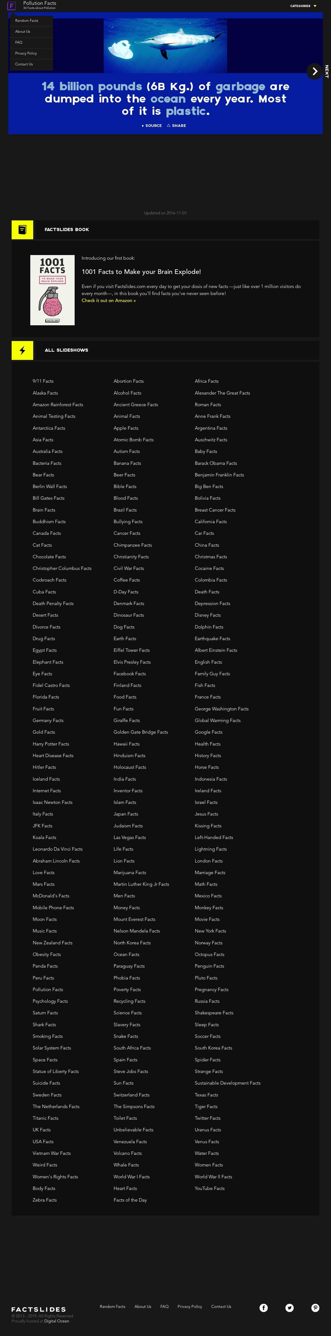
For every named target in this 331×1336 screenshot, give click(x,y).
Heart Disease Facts (53, 755)
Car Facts (204, 533)
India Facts (125, 779)
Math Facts (206, 884)
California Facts (211, 522)
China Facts (207, 545)
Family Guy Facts (212, 674)
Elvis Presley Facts (132, 662)
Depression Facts (212, 603)
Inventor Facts (128, 791)
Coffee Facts (127, 580)
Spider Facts (208, 1060)
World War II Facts (213, 1177)
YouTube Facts (210, 1188)
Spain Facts (125, 1060)
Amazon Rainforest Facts (58, 405)
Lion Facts (124, 861)
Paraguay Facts (129, 966)
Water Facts (207, 1153)
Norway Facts (208, 943)
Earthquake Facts (212, 639)
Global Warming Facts (218, 720)
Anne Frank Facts (212, 416)
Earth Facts (125, 639)
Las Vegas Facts (130, 837)
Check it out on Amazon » (109, 300)
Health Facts (208, 744)
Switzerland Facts (132, 1095)
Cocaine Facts (209, 568)
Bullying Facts (128, 522)
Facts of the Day (130, 1200)
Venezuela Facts (130, 1142)
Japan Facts (126, 814)
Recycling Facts (129, 1001)
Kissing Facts (208, 826)
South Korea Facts (213, 1048)
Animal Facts (127, 416)
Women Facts (209, 1165)
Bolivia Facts (208, 498)
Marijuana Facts (130, 872)
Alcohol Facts (127, 393)
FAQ (18, 43)
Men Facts (124, 896)
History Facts (208, 755)
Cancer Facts (127, 533)
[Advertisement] (165, 170)
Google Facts (208, 732)
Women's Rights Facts (55, 1177)
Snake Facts (126, 1036)
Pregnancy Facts (212, 989)
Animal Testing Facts (54, 416)
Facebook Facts (130, 674)
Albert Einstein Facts (216, 650)
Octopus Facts (209, 954)
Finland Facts (127, 685)
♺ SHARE (176, 126)
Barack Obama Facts (216, 463)
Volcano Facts (128, 1153)
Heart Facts (125, 1188)
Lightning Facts (211, 849)
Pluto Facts (206, 978)
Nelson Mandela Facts (137, 931)
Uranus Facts (208, 1130)
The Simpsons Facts (134, 1106)
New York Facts (210, 931)
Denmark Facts (129, 603)
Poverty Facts (127, 989)
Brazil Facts (125, 510)
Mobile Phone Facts (53, 908)
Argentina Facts (211, 428)
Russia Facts (207, 1001)
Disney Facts (208, 615)
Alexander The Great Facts (222, 393)
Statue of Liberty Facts (56, 1071)
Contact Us (24, 64)
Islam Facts (125, 802)
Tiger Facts (206, 1106)
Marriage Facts (210, 872)
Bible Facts (125, 486)
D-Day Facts (126, 592)
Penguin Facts (209, 966)
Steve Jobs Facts (131, 1071)
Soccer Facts (208, 1036)
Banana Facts (127, 463)
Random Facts (26, 21)
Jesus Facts (206, 814)
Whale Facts (126, 1165)
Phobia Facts (127, 978)
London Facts (209, 861)
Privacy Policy (26, 53)
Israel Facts (206, 802)
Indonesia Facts (211, 779)
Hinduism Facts (129, 755)
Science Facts (128, 1013)
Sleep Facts (207, 1025)
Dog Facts (124, 627)
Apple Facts (126, 428)
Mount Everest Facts (134, 919)
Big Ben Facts (209, 486)
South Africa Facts (132, 1048)
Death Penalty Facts (53, 603)
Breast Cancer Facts (215, 510)
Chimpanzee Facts (133, 545)
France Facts (208, 697)
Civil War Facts (129, 568)
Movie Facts (207, 919)
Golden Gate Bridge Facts (141, 732)
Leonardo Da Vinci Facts (58, 849)
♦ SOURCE (152, 126)
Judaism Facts (128, 826)
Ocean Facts (126, 954)
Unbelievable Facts (133, 1130)
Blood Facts (126, 498)
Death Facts (207, 592)
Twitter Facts (208, 1118)
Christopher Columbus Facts (62, 568)
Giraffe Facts (127, 720)
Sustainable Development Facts (227, 1083)
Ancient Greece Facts (136, 405)
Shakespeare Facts (214, 1013)
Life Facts (123, 849)
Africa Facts (207, 381)
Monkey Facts (209, 908)
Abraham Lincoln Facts (56, 861)
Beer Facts (124, 475)
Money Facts (127, 908)
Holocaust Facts (130, 767)
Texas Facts (206, 1095)
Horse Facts (207, 767)
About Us (22, 32)
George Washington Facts (222, 709)
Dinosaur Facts (129, 615)
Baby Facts (206, 451)
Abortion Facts (129, 381)
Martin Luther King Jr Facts (141, 884)
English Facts (208, 662)
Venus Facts (207, 1142)
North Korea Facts (132, 943)
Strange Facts (209, 1071)
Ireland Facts (208, 791)
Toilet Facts (125, 1118)
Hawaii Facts (127, 744)
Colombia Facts (211, 580)
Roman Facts (208, 405)
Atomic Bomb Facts (134, 440)
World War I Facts (132, 1177)
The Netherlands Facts (56, 1106)
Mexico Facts (208, 896)
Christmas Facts (211, 557)
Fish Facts (205, 685)
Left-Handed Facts (214, 837)
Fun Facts (124, 709)
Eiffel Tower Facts (132, 650)
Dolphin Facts (209, 627)
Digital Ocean (56, 1321)
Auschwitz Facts (211, 440)
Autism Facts (127, 451)
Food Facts (125, 697)
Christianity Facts (131, 557)
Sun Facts (124, 1083)
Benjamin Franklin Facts (219, 475)
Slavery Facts (127, 1025)
